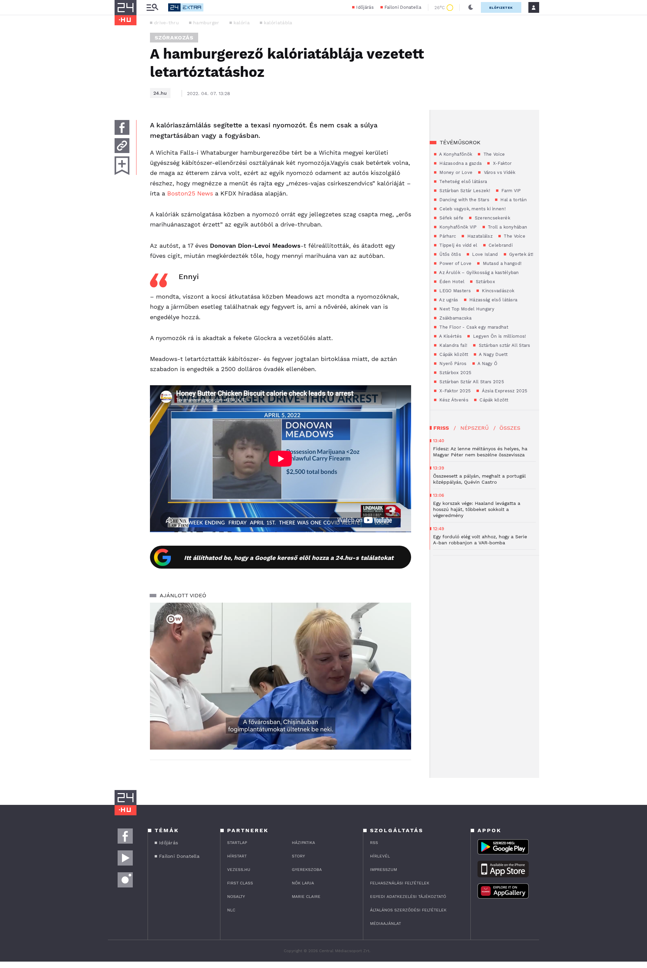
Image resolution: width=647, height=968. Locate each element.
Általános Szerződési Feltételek (408, 910)
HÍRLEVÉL (380, 856)
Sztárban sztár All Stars (503, 345)
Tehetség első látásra (462, 181)
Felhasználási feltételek (399, 883)
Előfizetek (501, 7)
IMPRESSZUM (383, 869)
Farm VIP (510, 190)
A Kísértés (450, 336)
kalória (242, 22)
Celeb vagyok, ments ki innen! (472, 208)
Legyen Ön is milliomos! (498, 336)
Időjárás (364, 7)
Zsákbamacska (454, 318)
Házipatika (303, 842)
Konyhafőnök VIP (457, 227)
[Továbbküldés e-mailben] (122, 145)
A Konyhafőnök (455, 154)
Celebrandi (500, 245)
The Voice (493, 154)
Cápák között (453, 354)
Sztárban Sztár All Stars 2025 (471, 381)
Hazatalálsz (479, 236)
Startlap (237, 842)
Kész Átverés (453, 399)
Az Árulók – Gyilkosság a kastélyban (478, 272)
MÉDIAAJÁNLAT (385, 923)
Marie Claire (306, 896)
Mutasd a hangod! (501, 263)
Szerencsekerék (491, 217)
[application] (280, 676)
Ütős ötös (449, 254)
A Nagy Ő (487, 363)
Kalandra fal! (452, 345)
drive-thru (166, 22)
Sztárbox (484, 281)
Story (298, 856)
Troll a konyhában (507, 227)
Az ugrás (448, 299)
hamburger (206, 22)
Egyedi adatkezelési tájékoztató (408, 896)
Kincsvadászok (497, 290)
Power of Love (454, 263)
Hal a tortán (513, 199)
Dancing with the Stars (463, 199)
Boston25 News (190, 193)
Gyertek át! (521, 254)
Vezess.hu (238, 869)
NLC (231, 910)
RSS (374, 842)
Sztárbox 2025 (454, 372)
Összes (509, 428)
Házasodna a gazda (460, 163)
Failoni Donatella (402, 7)
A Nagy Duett (492, 354)
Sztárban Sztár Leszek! (464, 190)
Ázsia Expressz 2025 (504, 390)
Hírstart (237, 856)
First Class (240, 883)
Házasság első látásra (493, 299)
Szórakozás (174, 37)
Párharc (447, 236)
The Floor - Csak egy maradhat (473, 327)
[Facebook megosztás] (122, 127)
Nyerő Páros (452, 363)
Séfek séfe (450, 217)
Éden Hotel (451, 281)
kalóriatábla (278, 22)
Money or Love (455, 172)
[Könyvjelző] (122, 165)
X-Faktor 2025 (454, 390)
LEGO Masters (454, 290)
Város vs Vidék (499, 172)
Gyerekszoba (307, 869)
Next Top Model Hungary (466, 308)
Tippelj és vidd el (457, 245)
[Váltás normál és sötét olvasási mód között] (471, 7)
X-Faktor (501, 163)
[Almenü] (152, 7)
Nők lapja (303, 883)
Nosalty (236, 896)
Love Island (484, 254)
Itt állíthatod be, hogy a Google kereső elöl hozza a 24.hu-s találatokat (289, 557)
